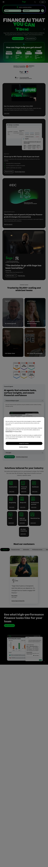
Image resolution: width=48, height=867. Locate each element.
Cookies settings (23, 447)
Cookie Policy (9, 431)
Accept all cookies (24, 443)
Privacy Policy (18, 431)
